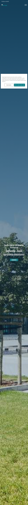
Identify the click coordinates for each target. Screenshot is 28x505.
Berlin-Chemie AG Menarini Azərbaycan (14, 246)
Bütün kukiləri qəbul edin (19, 84)
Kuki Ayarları (8, 84)
